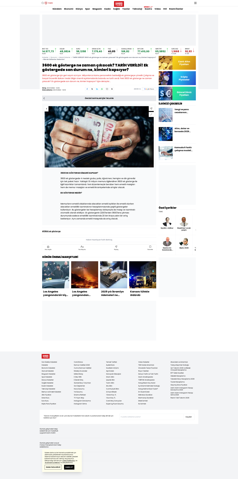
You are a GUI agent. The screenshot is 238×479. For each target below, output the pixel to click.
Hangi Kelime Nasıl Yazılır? (148, 389)
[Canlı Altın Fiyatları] (177, 63)
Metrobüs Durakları (145, 395)
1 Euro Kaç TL (110, 398)
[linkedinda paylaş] (97, 89)
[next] (155, 280)
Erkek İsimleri (143, 401)
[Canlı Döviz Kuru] (177, 93)
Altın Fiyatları (46, 395)
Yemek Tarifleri (111, 362)
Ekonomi (68, 8)
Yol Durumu (78, 392)
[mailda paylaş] (107, 89)
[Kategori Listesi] (195, 3)
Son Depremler (79, 386)
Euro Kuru (45, 401)
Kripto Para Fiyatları (49, 404)
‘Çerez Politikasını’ (68, 460)
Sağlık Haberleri (47, 383)
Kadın (107, 8)
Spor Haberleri (47, 377)
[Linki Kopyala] (112, 89)
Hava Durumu (79, 389)
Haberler (45, 57)
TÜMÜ (161, 212)
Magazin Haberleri (48, 374)
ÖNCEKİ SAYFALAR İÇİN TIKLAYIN (99, 98)
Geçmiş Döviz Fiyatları (179, 385)
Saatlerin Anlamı (112, 368)
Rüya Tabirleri (143, 371)
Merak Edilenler (64, 57)
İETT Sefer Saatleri (177, 373)
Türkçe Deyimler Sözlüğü (180, 365)
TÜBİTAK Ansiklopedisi (146, 380)
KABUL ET (69, 467)
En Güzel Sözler (143, 392)
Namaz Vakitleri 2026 (82, 365)
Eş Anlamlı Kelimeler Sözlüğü (149, 386)
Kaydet (189, 417)
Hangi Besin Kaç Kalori (146, 383)
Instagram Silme (80, 404)
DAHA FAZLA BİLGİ (53, 467)
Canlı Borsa (78, 362)
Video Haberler (143, 362)
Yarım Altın (110, 383)
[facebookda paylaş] (87, 89)
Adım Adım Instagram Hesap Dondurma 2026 (182, 389)
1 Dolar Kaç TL (111, 395)
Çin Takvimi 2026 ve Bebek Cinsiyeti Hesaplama (180, 369)
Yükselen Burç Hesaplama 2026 (182, 379)
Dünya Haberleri (48, 380)
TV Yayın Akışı (79, 398)
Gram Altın (110, 377)
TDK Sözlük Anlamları (146, 365)
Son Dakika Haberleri (49, 362)
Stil (165, 8)
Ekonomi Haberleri (48, 368)
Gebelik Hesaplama (178, 376)
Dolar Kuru (45, 398)
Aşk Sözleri (110, 371)
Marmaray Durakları (145, 398)
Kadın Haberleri (47, 386)
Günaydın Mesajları (113, 374)
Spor (87, 8)
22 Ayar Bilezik (111, 392)
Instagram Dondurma (82, 401)
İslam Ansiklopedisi (145, 377)
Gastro (148, 8)
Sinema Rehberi (80, 395)
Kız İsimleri (142, 404)
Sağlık (116, 8)
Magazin (97, 8)
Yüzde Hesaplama (178, 382)
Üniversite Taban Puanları (148, 368)
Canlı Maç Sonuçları (114, 401)
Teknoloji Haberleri (48, 389)
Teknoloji (137, 8)
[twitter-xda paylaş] (92, 89)
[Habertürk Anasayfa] (119, 3)
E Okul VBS (78, 377)
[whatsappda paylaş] (102, 89)
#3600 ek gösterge (51, 231)
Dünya (79, 8)
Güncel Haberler (48, 371)
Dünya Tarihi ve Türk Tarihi (148, 374)
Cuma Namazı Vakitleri (82, 368)
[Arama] (43, 3)
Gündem (57, 8)
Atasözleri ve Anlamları (179, 362)
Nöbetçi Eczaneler (80, 371)
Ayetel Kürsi (110, 365)
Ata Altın (109, 386)
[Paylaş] (151, 108)
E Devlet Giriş (78, 380)
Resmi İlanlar (176, 8)
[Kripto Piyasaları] (177, 78)
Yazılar (126, 8)
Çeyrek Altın (110, 380)
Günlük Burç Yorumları (82, 383)
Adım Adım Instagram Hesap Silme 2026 (182, 394)
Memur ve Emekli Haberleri (51, 392)
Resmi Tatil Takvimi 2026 (180, 398)
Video (158, 8)
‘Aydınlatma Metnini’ (52, 462)
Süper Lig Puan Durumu (115, 404)
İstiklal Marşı (78, 374)
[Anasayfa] (46, 356)
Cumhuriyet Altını (112, 389)
